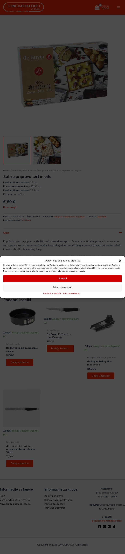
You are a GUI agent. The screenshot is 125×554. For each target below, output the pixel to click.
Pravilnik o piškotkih (52, 293)
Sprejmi (62, 278)
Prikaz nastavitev (62, 287)
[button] (120, 260)
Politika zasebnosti (71, 293)
